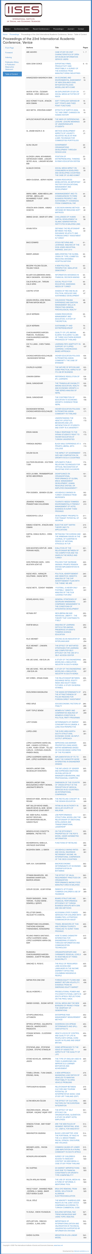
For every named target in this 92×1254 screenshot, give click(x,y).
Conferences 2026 (21, 29)
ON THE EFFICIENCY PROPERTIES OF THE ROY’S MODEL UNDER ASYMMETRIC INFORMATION (67, 835)
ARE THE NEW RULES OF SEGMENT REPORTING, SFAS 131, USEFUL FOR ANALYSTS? (67, 1126)
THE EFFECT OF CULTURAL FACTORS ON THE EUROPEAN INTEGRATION (67, 1103)
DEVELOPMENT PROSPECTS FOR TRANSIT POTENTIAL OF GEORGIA (67, 518)
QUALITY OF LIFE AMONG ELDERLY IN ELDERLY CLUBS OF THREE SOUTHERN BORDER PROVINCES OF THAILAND (68, 336)
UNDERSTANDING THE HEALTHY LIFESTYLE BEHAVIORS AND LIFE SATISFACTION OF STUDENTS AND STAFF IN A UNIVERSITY (67, 423)
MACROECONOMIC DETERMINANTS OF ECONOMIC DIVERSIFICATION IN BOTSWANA (68, 867)
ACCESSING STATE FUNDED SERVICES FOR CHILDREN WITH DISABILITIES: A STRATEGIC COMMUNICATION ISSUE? (68, 916)
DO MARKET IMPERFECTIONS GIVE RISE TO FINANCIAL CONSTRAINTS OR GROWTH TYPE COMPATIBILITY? (67, 1171)
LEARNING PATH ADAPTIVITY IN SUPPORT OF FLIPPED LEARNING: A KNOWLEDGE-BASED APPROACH (67, 347)
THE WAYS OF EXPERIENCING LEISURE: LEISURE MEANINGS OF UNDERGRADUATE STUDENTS (67, 123)
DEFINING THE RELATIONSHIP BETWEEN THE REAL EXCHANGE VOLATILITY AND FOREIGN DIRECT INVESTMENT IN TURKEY (68, 233)
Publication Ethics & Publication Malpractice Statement (12, 65)
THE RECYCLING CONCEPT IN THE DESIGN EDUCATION (67, 800)
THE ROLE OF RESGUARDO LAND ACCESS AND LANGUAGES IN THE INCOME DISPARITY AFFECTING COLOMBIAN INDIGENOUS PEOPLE (67, 969)
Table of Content (11, 74)
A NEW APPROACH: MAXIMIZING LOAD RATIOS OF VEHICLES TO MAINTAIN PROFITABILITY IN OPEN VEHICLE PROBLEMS (67, 1077)
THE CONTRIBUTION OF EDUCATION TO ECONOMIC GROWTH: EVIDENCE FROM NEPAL (66, 401)
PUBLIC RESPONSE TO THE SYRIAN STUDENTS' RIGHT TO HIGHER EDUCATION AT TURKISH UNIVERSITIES (67, 435)
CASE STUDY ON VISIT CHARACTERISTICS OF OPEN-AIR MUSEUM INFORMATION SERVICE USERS (67, 55)
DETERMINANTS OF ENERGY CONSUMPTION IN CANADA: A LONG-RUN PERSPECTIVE (67, 724)
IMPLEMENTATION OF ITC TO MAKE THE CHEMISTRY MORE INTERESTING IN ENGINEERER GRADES (67, 760)
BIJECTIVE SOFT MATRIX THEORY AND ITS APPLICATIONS (65, 527)
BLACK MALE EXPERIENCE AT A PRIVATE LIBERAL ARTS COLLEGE (68, 446)
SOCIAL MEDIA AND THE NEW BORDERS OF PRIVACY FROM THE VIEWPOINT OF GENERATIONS (67, 1006)
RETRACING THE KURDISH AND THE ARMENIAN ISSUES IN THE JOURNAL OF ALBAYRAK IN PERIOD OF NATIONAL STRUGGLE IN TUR (68, 539)
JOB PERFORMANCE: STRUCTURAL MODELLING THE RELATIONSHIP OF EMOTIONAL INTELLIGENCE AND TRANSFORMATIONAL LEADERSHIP (68, 821)
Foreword (9, 52)
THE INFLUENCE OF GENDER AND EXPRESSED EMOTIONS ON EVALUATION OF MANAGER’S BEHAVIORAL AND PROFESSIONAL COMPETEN (67, 773)
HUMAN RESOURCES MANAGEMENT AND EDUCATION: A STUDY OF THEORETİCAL (65, 317)
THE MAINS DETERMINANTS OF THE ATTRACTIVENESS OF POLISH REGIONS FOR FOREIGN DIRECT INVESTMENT (68, 695)
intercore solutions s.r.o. (81, 1251)
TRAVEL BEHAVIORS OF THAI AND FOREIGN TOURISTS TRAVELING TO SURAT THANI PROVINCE (67, 927)
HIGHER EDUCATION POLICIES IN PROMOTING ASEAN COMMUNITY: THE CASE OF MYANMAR (67, 359)
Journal (70, 29)
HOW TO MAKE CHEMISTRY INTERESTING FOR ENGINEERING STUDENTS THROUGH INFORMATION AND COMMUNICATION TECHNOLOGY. (67, 941)
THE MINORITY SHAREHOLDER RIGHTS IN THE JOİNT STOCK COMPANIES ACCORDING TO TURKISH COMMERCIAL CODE (67, 1204)
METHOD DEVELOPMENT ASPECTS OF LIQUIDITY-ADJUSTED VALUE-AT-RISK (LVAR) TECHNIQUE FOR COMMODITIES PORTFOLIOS (67, 136)
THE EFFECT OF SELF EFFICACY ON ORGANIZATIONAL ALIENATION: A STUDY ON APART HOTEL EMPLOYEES (68, 1115)
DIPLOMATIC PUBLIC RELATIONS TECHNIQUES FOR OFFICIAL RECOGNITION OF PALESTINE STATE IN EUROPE (67, 465)
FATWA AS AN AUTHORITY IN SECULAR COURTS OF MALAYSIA (66, 808)
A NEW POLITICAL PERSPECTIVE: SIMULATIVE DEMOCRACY (66, 268)
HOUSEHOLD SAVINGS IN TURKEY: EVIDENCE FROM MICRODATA (66, 494)
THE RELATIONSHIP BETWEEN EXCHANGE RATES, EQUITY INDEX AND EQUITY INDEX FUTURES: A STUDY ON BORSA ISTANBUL (67, 683)
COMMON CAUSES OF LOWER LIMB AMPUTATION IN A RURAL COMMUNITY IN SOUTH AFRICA (68, 1149)
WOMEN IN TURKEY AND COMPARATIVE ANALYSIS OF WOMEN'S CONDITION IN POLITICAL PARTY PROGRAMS (67, 714)
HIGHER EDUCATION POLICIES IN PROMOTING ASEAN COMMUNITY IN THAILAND (67, 411)
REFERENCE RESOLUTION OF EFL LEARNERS (67, 377)
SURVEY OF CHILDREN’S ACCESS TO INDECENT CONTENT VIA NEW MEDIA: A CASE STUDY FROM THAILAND (67, 1160)
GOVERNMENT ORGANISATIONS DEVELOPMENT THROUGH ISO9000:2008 (66, 148)
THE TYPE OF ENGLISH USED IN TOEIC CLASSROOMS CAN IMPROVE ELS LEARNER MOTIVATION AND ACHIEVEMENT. (68, 1063)
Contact (81, 29)
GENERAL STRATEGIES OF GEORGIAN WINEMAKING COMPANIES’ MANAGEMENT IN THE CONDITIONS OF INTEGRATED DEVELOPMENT (67, 604)
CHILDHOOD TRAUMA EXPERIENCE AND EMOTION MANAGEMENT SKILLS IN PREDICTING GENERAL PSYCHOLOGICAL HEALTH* (66, 305)
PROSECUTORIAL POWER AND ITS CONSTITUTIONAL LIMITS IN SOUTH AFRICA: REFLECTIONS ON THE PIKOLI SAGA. (68, 995)
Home (7, 29)
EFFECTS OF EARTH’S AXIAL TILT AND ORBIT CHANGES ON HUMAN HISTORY (67, 112)
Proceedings (58, 29)
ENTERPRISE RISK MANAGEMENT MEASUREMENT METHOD (67, 1017)
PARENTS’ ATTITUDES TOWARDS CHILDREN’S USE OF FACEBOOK (67, 891)
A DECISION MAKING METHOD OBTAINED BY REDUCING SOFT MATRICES (67, 210)
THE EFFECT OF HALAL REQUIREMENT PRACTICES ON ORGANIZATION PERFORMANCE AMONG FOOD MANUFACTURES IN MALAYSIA (67, 880)
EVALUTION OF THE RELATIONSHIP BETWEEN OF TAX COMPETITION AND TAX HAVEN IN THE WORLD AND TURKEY (67, 553)
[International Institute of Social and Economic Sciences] (25, 12)
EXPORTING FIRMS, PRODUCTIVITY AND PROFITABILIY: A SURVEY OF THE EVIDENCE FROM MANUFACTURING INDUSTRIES (67, 68)
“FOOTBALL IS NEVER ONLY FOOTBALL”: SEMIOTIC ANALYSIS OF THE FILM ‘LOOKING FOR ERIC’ (66, 591)
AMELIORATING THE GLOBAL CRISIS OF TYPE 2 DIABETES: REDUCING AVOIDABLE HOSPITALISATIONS (67, 257)
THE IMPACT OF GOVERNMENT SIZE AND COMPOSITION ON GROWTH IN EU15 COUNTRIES (67, 455)
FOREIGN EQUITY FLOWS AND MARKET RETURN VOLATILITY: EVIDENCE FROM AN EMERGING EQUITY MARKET (67, 983)
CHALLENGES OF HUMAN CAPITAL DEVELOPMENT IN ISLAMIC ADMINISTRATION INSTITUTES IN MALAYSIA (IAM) (67, 220)
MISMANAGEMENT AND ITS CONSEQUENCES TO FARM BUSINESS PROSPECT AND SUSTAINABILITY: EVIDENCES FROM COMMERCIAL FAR (67, 198)
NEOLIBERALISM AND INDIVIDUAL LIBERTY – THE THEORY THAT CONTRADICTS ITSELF (67, 617)
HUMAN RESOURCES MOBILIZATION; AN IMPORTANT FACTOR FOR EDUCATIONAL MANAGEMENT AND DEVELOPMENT (67, 184)
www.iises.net (58, 1245)
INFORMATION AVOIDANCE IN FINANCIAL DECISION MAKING (67, 276)
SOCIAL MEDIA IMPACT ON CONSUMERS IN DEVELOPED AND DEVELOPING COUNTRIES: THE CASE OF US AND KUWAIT (67, 171)
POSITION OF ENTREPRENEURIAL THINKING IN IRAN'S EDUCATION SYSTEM (67, 158)
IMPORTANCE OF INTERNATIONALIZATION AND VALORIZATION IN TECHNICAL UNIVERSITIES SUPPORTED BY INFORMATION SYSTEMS (67, 1226)
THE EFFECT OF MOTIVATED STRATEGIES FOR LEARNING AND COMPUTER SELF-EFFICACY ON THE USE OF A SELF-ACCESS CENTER (67, 650)
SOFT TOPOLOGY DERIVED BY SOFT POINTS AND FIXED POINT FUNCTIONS (67, 103)
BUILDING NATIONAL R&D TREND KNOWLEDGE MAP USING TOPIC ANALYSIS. (65, 1214)
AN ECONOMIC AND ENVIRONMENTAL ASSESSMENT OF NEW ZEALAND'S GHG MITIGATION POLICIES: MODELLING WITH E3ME (68, 82)
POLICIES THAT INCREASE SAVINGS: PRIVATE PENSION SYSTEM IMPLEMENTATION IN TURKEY (67, 565)
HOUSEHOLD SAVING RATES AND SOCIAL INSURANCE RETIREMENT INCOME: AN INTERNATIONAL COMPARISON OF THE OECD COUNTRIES (67, 854)
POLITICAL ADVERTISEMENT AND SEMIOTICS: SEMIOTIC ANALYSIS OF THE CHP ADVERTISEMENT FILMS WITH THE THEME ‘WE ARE (67, 578)
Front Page (9, 48)
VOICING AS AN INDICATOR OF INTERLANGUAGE (67, 640)
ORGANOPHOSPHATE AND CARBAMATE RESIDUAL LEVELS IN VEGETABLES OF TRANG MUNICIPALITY (68, 955)
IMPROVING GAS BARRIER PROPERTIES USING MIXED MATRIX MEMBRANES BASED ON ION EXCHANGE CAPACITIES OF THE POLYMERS (68, 748)
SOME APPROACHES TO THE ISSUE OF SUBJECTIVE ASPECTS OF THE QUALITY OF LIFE (67, 1051)
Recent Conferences (41, 29)
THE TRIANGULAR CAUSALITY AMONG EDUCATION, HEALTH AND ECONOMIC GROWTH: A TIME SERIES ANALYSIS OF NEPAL (67, 388)
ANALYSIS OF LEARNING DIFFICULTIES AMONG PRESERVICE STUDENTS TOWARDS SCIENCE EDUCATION (65, 630)
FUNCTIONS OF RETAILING (66, 843)
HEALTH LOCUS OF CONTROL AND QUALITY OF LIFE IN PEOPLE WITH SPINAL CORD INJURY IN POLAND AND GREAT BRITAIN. (67, 1038)
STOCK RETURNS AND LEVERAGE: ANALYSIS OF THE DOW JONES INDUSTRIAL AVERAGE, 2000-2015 (67, 246)
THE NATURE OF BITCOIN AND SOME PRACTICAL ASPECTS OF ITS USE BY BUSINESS (68, 369)
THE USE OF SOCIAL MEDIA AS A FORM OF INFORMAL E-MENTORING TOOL (67, 1181)
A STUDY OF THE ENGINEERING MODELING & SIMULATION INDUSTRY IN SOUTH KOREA (68, 662)
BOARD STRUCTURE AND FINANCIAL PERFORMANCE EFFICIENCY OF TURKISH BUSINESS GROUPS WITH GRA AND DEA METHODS (67, 903)
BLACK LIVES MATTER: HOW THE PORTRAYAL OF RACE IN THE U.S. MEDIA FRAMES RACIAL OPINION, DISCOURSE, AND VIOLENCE (67, 1138)
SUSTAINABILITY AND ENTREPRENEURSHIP (64, 326)
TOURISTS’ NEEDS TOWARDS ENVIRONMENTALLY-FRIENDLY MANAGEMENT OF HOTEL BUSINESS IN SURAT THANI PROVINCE (67, 506)
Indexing (8, 57)
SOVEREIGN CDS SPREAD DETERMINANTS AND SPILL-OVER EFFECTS (66, 1026)
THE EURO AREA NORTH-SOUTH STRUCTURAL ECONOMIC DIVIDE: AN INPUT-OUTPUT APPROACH (67, 735)
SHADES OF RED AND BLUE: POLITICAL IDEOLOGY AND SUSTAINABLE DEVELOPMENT (67, 293)
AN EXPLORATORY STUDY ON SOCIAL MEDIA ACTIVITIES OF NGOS (67, 94)
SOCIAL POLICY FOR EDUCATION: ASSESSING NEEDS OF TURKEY (65, 284)
